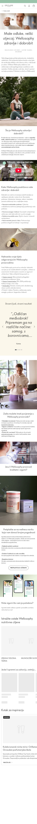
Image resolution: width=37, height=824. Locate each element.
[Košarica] (34, 6)
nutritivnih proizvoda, (7, 434)
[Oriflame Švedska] (8, 5)
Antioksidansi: (6, 286)
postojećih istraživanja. (7, 425)
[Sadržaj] (2, 6)
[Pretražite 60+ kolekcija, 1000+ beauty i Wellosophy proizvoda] (25, 5)
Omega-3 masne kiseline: (9, 281)
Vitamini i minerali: (7, 277)
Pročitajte (7, 762)
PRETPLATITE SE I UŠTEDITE (18, 568)
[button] (2, 326)
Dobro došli (7, 11)
